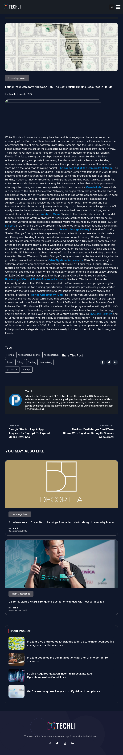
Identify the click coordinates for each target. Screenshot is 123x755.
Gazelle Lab (94, 187)
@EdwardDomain (35, 408)
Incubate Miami (51, 214)
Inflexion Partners (101, 314)
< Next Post (14, 425)
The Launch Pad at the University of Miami (85, 168)
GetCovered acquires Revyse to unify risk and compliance (63, 691)
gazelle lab (12, 369)
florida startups (52, 354)
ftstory (20, 362)
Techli (12, 94)
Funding (32, 362)
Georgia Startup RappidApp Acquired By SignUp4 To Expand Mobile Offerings (29, 433)
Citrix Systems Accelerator (66, 260)
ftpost (10, 362)
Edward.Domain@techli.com (98, 405)
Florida (10, 354)
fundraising (46, 362)
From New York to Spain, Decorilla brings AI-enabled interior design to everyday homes (61, 522)
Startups (26, 369)
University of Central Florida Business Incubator (36, 279)
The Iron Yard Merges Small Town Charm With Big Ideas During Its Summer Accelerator (89, 433)
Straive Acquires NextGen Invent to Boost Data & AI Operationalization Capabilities (59, 675)
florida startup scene (29, 354)
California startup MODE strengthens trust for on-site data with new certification (56, 601)
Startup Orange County (74, 229)
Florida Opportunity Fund (47, 294)
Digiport (10, 225)
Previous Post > (107, 425)
